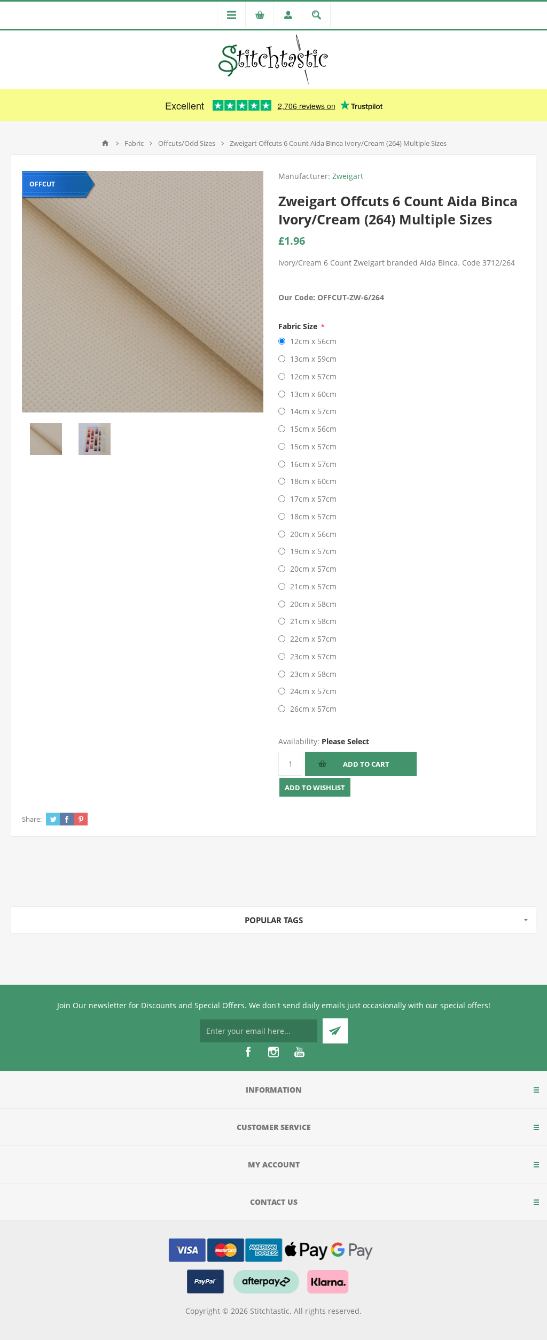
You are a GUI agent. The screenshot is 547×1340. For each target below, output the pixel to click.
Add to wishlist (315, 787)
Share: (32, 819)
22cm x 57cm (313, 639)
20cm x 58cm (313, 604)
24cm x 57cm (313, 691)
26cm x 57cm (313, 709)
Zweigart (347, 176)
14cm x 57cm (313, 411)
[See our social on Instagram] (273, 1052)
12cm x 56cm (313, 341)
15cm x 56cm (313, 429)
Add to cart (366, 764)
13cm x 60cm (313, 394)
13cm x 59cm (313, 359)
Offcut (42, 184)
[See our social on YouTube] (299, 1052)
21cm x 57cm (313, 586)
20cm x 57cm (313, 569)
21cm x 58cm (313, 621)
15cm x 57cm (313, 446)
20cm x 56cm (313, 534)
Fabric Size (298, 326)
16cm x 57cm (313, 464)
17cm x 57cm (313, 499)
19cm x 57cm (313, 551)
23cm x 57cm (313, 656)
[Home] (105, 143)
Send (335, 1030)
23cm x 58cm (313, 674)
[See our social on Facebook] (247, 1052)
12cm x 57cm (313, 376)
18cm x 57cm (313, 516)
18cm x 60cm (313, 481)
